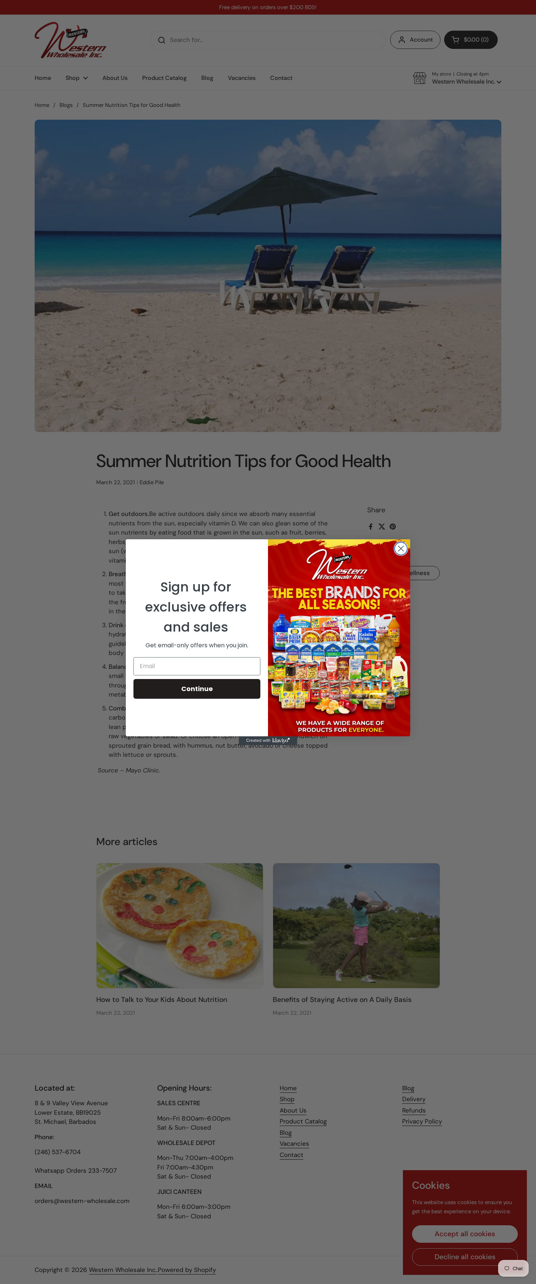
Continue (197, 688)
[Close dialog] (401, 548)
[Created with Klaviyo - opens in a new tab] (268, 740)
